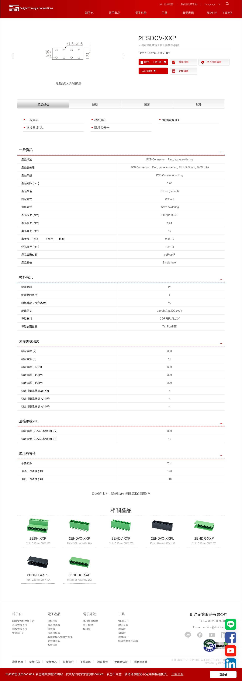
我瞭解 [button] (223, 674)
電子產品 (54, 613)
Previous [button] (13, 56)
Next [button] (125, 56)
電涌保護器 (54, 625)
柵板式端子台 (19, 629)
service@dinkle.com (215, 627)
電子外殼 (89, 613)
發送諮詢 (183, 62)
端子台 (17, 613)
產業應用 (17, 661)
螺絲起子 (123, 621)
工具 (121, 613)
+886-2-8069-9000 (216, 621)
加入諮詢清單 (214, 62)
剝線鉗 (122, 633)
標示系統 (123, 625)
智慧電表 (52, 644)
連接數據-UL (34, 127)
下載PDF (157, 62)
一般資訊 (32, 120)
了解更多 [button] (177, 674)
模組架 (86, 629)
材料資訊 (100, 120)
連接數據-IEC (171, 120)
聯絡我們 (102, 661)
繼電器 (51, 629)
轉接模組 (52, 621)
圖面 (147, 104)
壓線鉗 (122, 629)
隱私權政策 (140, 661)
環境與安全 (101, 127)
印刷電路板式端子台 (23, 621)
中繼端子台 (18, 633)
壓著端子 (123, 637)
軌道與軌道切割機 (128, 640)
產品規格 (43, 104)
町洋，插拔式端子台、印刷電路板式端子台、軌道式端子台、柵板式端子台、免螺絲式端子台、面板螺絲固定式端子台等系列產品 (31, 9)
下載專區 (85, 661)
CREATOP (224, 663)
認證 (95, 104)
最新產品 (51, 661)
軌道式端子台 (19, 625)
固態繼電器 (54, 640)
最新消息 (34, 661)
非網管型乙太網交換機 (60, 637)
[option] (68, 56)
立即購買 (183, 71)
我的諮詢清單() (189, 4)
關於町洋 (68, 661)
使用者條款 (121, 661)
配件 (199, 104)
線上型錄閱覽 (166, 4)
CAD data (147, 70)
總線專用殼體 (90, 621)
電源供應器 (54, 633)
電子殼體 (88, 625)
